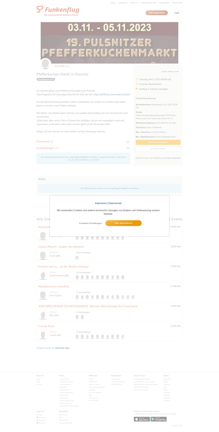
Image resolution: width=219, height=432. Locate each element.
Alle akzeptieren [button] (124, 223)
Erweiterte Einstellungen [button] (90, 223)
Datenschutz (115, 203)
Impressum (101, 203)
